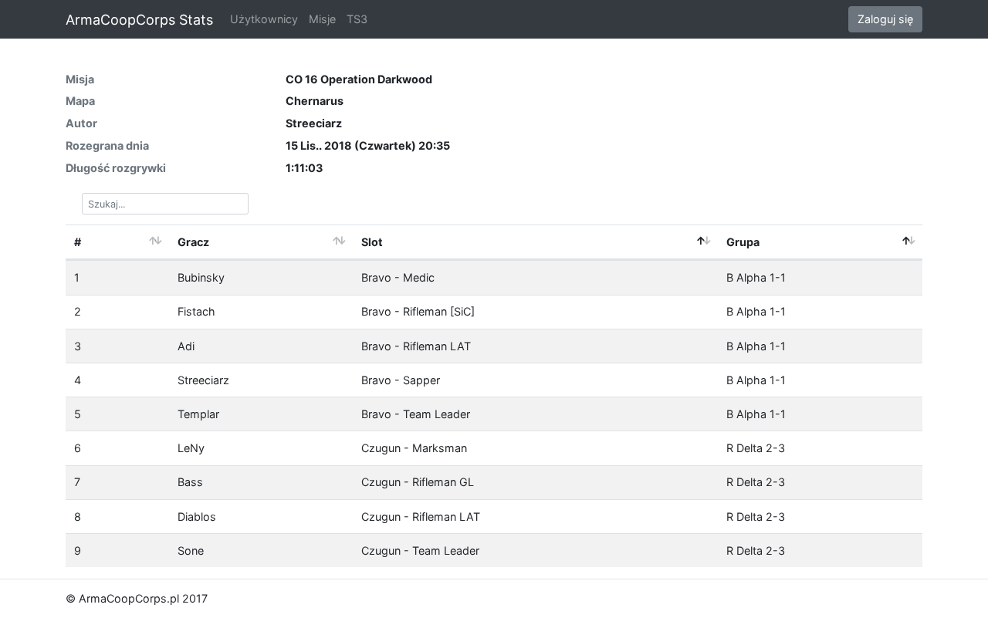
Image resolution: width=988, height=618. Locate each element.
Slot (372, 241)
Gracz (193, 241)
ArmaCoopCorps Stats (139, 20)
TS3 (357, 18)
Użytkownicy (264, 18)
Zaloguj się (885, 18)
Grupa (743, 241)
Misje (322, 18)
